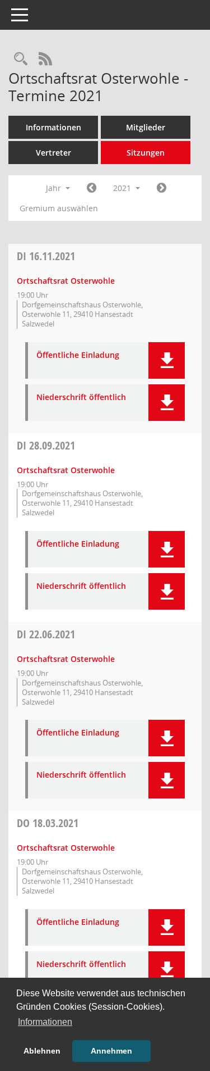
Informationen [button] (45, 1022)
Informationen (53, 127)
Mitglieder (145, 127)
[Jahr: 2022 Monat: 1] (161, 188)
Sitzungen (146, 152)
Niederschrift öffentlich (81, 397)
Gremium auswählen (59, 208)
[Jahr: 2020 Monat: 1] (91, 188)
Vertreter (53, 152)
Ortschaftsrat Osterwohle (66, 280)
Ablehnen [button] (42, 1050)
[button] (166, 360)
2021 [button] (123, 188)
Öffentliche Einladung (77, 355)
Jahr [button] (54, 188)
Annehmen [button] (111, 1050)
